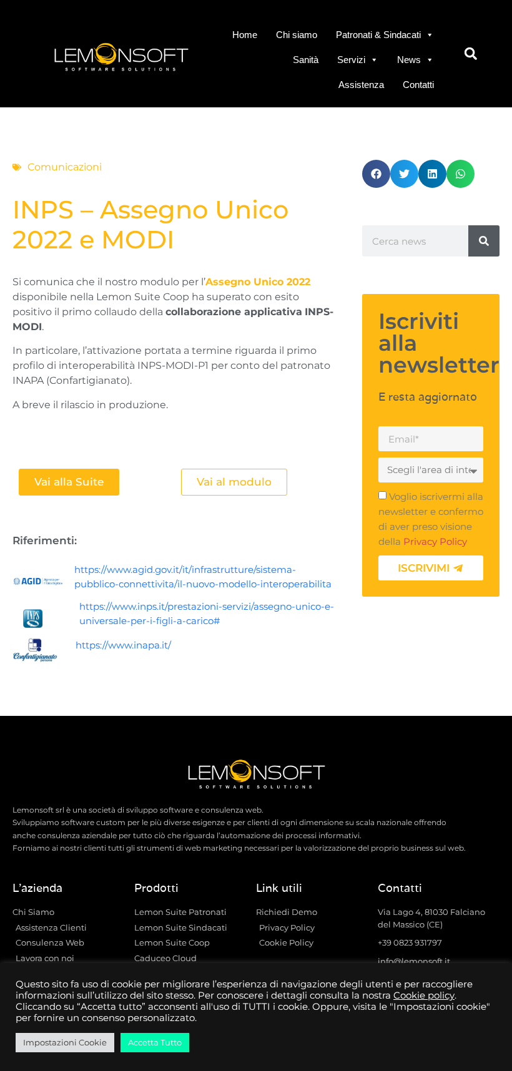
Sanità (305, 59)
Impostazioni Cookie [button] (65, 1042)
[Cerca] (484, 241)
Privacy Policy (435, 542)
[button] (470, 54)
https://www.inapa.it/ (123, 645)
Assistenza (361, 84)
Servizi (351, 59)
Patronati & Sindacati (378, 34)
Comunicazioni (64, 167)
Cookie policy (424, 995)
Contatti (418, 84)
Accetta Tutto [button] (155, 1042)
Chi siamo (296, 34)
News (409, 59)
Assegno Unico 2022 (257, 282)
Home (244, 34)
